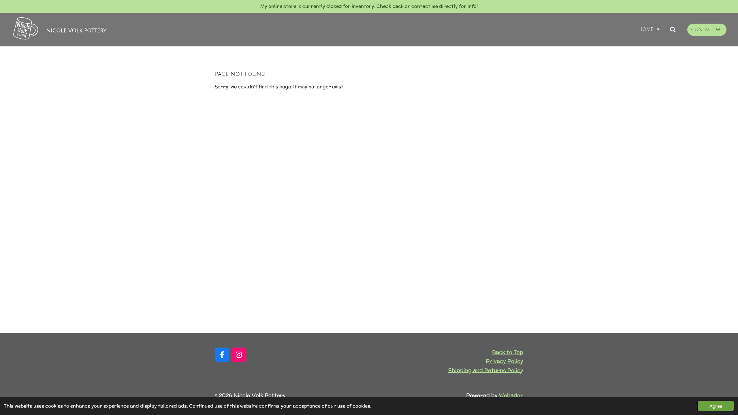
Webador (511, 395)
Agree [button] (715, 406)
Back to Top (507, 352)
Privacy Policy (504, 361)
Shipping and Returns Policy (485, 370)
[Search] (673, 29)
